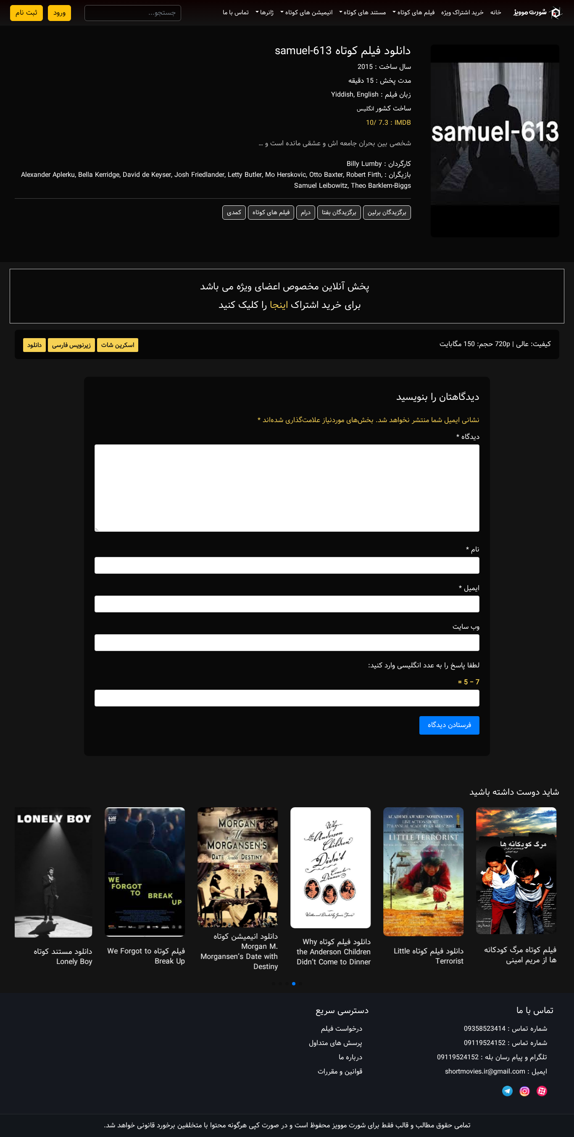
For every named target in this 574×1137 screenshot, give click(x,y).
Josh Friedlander (199, 175)
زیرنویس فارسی (71, 345)
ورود (59, 12)
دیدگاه (467, 437)
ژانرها (267, 13)
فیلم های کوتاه (416, 13)
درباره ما (350, 1057)
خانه (495, 13)
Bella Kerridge (98, 175)
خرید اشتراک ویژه (462, 13)
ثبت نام (26, 12)
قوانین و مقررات (340, 1071)
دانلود (34, 345)
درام (306, 212)
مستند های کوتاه (365, 13)
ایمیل (469, 588)
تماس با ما (236, 13)
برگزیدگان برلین (387, 212)
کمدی (234, 212)
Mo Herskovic (285, 175)
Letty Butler (245, 175)
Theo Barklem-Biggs (381, 186)
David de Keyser (147, 175)
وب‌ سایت (466, 627)
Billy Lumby (364, 164)
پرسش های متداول (335, 1043)
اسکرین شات (117, 345)
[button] (300, 983)
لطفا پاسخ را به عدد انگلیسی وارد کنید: (423, 666)
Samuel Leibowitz (321, 186)
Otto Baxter (326, 175)
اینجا (279, 305)
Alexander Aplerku (48, 175)
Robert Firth (363, 175)
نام (472, 550)
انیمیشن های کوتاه (308, 13)
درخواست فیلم (341, 1029)
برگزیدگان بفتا (339, 212)
